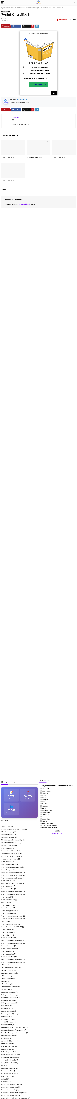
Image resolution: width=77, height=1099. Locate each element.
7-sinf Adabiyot (6, 905)
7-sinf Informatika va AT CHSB (11, 919)
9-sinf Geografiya (7, 954)
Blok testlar (5, 1006)
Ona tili (44, 804)
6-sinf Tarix (5, 902)
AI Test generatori (7, 978)
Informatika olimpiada (9, 1095)
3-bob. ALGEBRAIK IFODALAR (10, 856)
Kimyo (44, 795)
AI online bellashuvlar (8, 973)
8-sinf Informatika (7, 938)
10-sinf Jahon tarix (7, 845)
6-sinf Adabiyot (6, 881)
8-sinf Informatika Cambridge (11, 940)
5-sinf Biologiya (6, 870)
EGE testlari (5, 1038)
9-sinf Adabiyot (6, 951)
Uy (2, 8)
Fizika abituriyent (7, 1044)
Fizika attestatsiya (7, 1046)
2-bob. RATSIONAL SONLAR (10, 854)
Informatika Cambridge (9, 1087)
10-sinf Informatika (7, 837)
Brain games (5, 1017)
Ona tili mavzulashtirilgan (31, 8)
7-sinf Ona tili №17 (8, 181)
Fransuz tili (45, 815)
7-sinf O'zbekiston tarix (9, 924)
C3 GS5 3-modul (7, 1022)
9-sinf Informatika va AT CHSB (11, 962)
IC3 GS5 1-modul (7, 1076)
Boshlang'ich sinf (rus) (9, 1014)
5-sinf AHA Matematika (9, 864)
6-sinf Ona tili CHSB (8, 900)
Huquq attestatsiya (8, 1068)
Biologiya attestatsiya (9, 997)
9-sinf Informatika (7, 957)
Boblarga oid (5, 1008)
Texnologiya (46, 813)
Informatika (5, 1082)
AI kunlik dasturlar (7, 970)
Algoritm (4, 981)
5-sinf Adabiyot (6, 862)
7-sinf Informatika (7, 913)
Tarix (43, 802)
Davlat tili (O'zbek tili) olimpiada (12, 1030)
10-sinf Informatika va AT (9, 843)
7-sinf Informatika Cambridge (11, 916)
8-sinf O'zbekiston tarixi (9, 949)
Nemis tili (45, 793)
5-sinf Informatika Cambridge (11, 873)
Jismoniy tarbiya (47, 823)
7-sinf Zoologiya (7, 932)
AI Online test (6, 976)
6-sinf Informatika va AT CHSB (11, 894)
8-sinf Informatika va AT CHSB (11, 943)
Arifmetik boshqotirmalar (10, 987)
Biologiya (45, 800)
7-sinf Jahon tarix (7, 921)
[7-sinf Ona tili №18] (64, 141)
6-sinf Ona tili (6, 897)
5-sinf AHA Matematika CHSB (11, 867)
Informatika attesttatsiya (10, 1084)
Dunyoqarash (6, 826)
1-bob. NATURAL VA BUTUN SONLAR (13, 829)
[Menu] (2, 2)
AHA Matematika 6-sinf (9, 968)
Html (3, 1065)
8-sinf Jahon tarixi (7, 946)
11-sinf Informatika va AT (9, 851)
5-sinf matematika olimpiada (11, 878)
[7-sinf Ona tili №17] (13, 164)
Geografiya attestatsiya (10, 1057)
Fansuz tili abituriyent (8, 1041)
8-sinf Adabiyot (6, 935)
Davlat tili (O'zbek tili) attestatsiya (13, 1027)
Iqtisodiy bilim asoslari (49, 828)
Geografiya (46, 819)
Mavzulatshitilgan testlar (12, 8)
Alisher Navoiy (6, 984)
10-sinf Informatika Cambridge (12, 840)
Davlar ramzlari (6, 1025)
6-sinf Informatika (7, 889)
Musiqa (44, 817)
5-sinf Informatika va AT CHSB (11, 875)
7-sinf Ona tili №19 (34, 158)
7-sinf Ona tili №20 (9, 158)
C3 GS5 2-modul (7, 1019)
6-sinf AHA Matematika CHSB (11, 883)
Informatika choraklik (8, 1090)
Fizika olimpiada (6, 1052)
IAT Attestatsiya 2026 (8, 1074)
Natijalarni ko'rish (57, 833)
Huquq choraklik (6, 1071)
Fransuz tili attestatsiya (9, 1055)
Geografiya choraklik (8, 1060)
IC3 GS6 (4, 1079)
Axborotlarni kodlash (8, 992)
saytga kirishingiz (24, 204)
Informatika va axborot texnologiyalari (14, 1098)
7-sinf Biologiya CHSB (8, 911)
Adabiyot (45, 806)
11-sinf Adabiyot (6, 848)
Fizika (44, 797)
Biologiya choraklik (7, 1000)
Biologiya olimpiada (8, 1003)
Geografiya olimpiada (9, 1063)
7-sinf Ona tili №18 (59, 158)
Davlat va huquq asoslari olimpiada (13, 1033)
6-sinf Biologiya (6, 886)
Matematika (46, 791)
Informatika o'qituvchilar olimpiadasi (13, 1093)
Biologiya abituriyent (8, 995)
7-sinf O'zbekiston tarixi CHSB (11, 927)
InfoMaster (5, 19)
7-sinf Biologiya (6, 908)
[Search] (74, 2)
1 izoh (74, 20)
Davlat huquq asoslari (49, 825)
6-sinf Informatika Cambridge (11, 892)
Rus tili (44, 808)
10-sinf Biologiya (6, 835)
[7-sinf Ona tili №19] (38, 141)
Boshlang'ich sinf (7, 1011)
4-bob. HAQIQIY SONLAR (9, 859)
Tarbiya (44, 821)
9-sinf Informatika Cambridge (11, 959)
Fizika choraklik (6, 1049)
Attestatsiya (5, 989)
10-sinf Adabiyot (7, 832)
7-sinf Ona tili (45, 8)
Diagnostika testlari (8, 1036)
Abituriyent (5, 965)
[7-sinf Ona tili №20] (13, 141)
